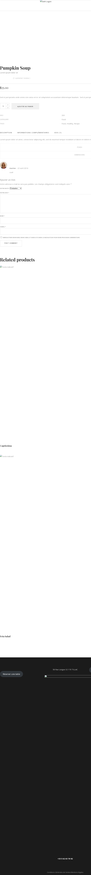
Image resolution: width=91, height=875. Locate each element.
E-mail (3, 227)
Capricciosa (6, 445)
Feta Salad (5, 636)
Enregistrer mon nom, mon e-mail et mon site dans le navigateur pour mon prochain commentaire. (41, 237)
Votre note (5, 188)
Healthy (70, 123)
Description (6, 133)
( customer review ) (21, 78)
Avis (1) (57, 133)
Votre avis (4, 193)
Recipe (77, 123)
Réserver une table (11, 674)
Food (64, 119)
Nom (2, 216)
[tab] (7, 132)
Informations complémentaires (33, 133)
